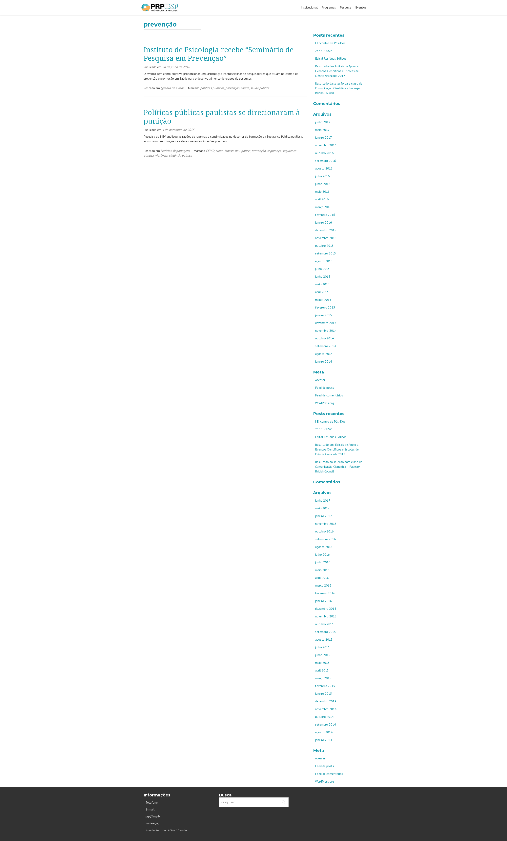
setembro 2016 (325, 161)
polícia (245, 151)
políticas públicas (212, 88)
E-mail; (150, 809)
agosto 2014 (324, 354)
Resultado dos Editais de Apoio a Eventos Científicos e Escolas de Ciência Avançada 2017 (337, 71)
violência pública (180, 155)
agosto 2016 (324, 168)
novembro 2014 (325, 330)
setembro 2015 (325, 253)
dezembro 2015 (325, 230)
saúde (245, 88)
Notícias (166, 151)
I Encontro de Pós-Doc (330, 43)
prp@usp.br (153, 816)
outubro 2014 (324, 338)
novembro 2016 (325, 145)
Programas (329, 7)
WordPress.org (324, 403)
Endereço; (152, 823)
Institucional (309, 7)
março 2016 (323, 207)
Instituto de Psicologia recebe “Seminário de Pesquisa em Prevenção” (219, 54)
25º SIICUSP (323, 51)
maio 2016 (322, 191)
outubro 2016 (324, 153)
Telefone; (152, 802)
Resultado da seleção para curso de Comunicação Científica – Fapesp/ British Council (338, 88)
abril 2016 (322, 199)
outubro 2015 (324, 246)
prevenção (232, 88)
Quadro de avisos (172, 88)
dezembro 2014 (325, 323)
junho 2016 (322, 184)
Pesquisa (345, 7)
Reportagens (181, 151)
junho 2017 (322, 122)
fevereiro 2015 (325, 307)
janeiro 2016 (323, 222)
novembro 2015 (325, 238)
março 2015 (323, 300)
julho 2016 (322, 176)
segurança (274, 151)
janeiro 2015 (323, 315)
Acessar (320, 380)
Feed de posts (324, 388)
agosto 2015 (324, 261)
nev (237, 151)
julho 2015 (322, 269)
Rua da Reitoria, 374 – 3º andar (166, 830)
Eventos (360, 7)
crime (219, 151)
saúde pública (259, 88)
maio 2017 (322, 130)
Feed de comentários (329, 395)
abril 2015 (322, 292)
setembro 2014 (325, 346)
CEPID (210, 151)
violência (161, 155)
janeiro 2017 (323, 137)
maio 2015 (322, 284)
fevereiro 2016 (325, 215)
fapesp (228, 151)
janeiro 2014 (323, 361)
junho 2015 (322, 276)
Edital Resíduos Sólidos (330, 58)
